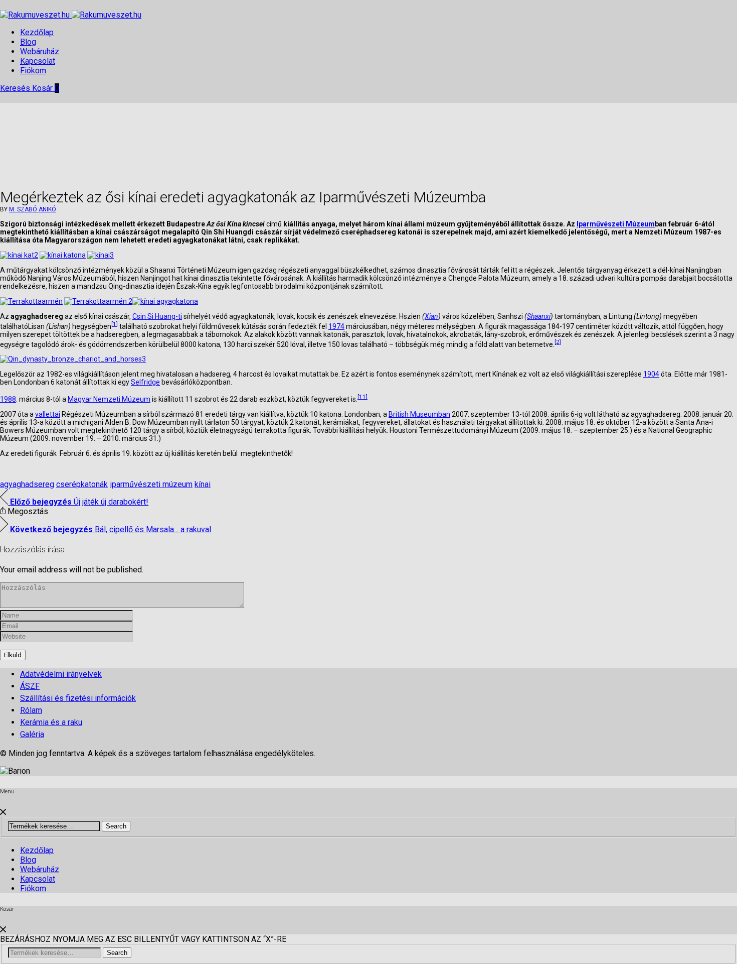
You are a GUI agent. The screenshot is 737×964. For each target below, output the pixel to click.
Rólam (31, 710)
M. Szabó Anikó (32, 209)
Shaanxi (538, 316)
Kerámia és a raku (51, 722)
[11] (362, 396)
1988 (8, 399)
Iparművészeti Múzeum (616, 224)
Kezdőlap (37, 32)
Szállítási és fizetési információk (78, 698)
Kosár (45, 88)
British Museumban (419, 414)
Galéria (32, 734)
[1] (114, 323)
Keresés (16, 88)
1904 (651, 374)
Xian (431, 316)
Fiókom (33, 70)
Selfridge (145, 382)
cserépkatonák (82, 484)
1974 (336, 326)
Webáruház (39, 51)
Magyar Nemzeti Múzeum (109, 399)
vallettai (47, 414)
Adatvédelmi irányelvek (61, 674)
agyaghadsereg (27, 484)
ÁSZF (30, 686)
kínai (203, 484)
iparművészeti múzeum (151, 484)
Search (116, 826)
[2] (558, 341)
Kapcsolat (37, 61)
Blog (28, 42)
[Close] (3, 812)
